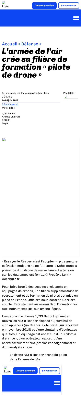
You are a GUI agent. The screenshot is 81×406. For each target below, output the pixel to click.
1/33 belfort (9, 113)
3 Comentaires (10, 104)
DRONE (6, 120)
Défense (29, 44)
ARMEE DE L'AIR (11, 116)
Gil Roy (71, 93)
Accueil (9, 44)
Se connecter (68, 5)
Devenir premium (44, 5)
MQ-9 (5, 123)
